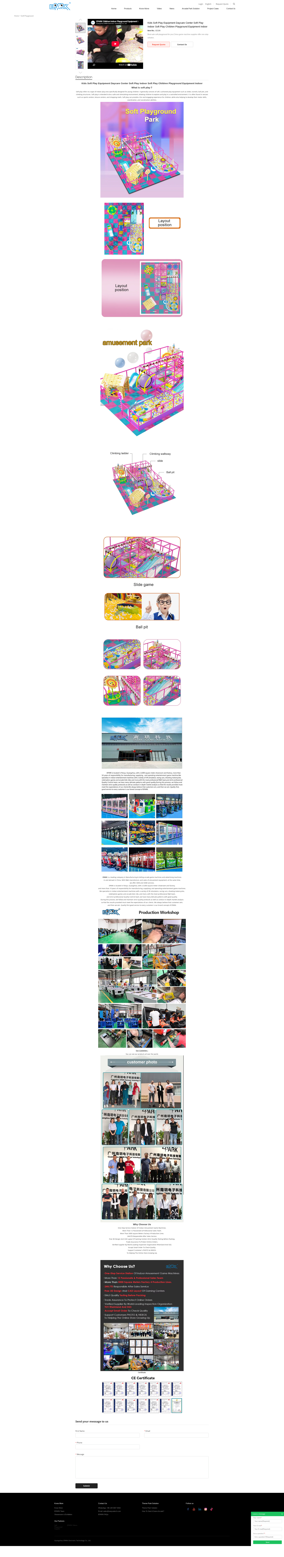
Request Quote (222, 4)
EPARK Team (59, 1511)
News (172, 8)
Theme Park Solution (149, 1508)
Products (127, 8)
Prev (80, 20)
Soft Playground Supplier (58, 1527)
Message (79, 1454)
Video (159, 8)
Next (80, 72)
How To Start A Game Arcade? (153, 1511)
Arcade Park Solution (191, 8)
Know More (144, 8)
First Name (80, 1431)
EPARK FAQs (103, 1514)
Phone (78, 1442)
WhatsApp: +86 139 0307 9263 (109, 1508)
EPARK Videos (72, 1525)
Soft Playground (27, 15)
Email (147, 1431)
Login (201, 4)
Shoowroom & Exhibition (63, 1514)
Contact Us (230, 8)
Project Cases (213, 8)
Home (113, 8)
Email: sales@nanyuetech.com (109, 1511)
